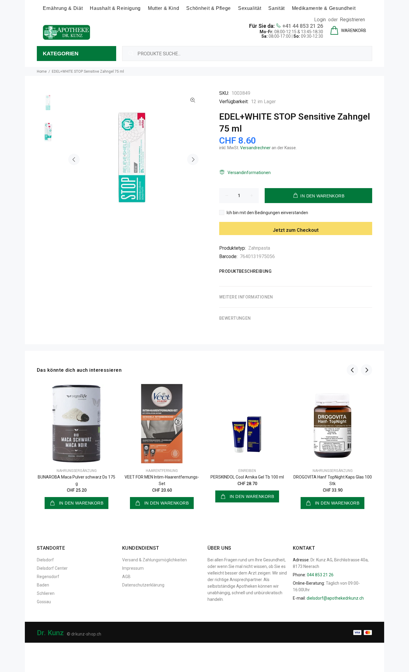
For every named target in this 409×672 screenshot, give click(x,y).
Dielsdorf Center (52, 568)
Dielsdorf (45, 559)
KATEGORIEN (60, 54)
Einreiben (247, 471)
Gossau (44, 601)
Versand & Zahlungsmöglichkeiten (154, 559)
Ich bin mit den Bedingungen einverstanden (267, 212)
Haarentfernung (162, 471)
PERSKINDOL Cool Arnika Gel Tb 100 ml (247, 477)
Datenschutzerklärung (143, 585)
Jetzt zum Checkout (296, 230)
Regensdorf (48, 576)
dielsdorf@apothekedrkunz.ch (335, 598)
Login (320, 19)
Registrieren (352, 19)
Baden (43, 585)
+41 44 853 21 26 (302, 26)
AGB (126, 576)
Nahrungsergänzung (77, 471)
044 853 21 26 (320, 574)
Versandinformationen (249, 172)
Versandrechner (255, 147)
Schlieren (45, 593)
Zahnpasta (259, 248)
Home (42, 71)
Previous (74, 159)
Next (193, 159)
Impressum (133, 568)
